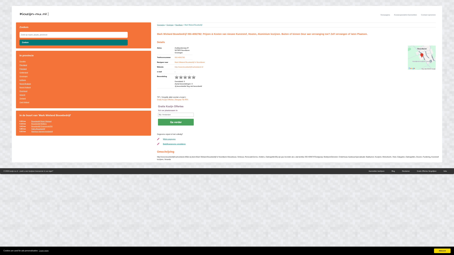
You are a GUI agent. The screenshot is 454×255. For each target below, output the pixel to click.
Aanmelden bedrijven (376, 171)
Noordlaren (179, 25)
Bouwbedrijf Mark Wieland (41, 121)
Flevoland (23, 65)
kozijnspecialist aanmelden (405, 15)
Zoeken (25, 42)
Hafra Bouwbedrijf (38, 129)
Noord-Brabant (25, 84)
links (445, 171)
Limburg (23, 80)
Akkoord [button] (442, 251)
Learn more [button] (44, 251)
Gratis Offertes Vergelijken (427, 171)
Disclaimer (406, 171)
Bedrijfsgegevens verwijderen (174, 144)
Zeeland (23, 99)
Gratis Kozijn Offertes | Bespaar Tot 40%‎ (172, 100)
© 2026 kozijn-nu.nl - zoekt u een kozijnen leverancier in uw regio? (28, 171)
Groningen (24, 76)
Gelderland (24, 73)
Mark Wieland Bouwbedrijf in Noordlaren (190, 62)
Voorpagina (385, 15)
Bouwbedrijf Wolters (39, 124)
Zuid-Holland (24, 102)
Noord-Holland (25, 87)
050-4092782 (180, 57)
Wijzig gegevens (169, 139)
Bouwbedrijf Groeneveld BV (42, 126)
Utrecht (22, 95)
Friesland (23, 69)
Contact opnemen (428, 15)
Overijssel (23, 91)
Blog (393, 171)
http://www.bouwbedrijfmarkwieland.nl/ (189, 67)
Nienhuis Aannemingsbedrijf (42, 131)
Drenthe (23, 61)
